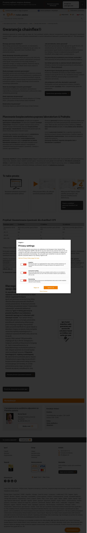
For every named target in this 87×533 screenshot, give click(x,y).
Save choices (43, 291)
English (20, 242)
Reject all (36, 287)
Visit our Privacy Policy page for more (28, 258)
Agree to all (51, 287)
